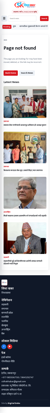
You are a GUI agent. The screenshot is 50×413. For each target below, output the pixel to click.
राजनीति (5, 317)
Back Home (10, 73)
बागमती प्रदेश (7, 313)
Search (44, 18)
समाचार (4, 309)
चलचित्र (4, 321)
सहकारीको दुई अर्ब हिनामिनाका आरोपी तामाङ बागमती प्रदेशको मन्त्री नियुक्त (23, 262)
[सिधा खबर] (25, 5)
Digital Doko (14, 403)
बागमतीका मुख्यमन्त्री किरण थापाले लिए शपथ (31, 26)
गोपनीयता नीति (8, 361)
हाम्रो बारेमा (6, 357)
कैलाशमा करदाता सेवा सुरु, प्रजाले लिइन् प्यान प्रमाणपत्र (23, 170)
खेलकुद (4, 325)
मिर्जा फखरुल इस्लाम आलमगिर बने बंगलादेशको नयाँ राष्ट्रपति (25, 215)
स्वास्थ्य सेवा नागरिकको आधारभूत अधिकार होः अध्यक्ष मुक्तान (25, 125)
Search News (27, 73)
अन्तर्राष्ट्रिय (5, 330)
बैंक (2, 334)
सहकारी (4, 305)
